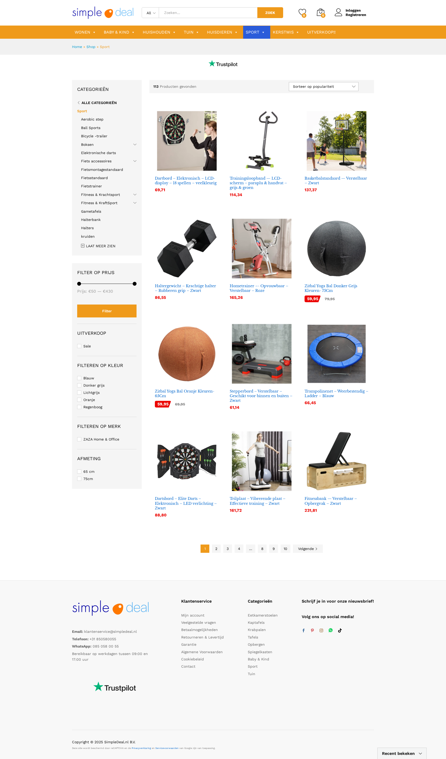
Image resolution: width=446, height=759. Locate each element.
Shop (90, 47)
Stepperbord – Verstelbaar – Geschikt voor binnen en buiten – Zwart (261, 396)
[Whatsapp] (330, 630)
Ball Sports (90, 128)
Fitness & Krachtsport (100, 195)
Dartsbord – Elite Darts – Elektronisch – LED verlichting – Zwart (186, 503)
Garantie (188, 644)
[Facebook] (303, 631)
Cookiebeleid (192, 659)
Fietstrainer (91, 186)
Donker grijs (94, 385)
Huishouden (156, 32)
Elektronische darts (98, 153)
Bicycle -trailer (94, 136)
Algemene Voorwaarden (202, 652)
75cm (88, 479)
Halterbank (91, 220)
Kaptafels (256, 622)
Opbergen (256, 644)
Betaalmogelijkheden (199, 630)
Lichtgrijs (91, 392)
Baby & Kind (116, 32)
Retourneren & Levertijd (202, 637)
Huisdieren (219, 32)
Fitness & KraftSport (99, 203)
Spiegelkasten (260, 652)
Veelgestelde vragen (198, 622)
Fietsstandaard (94, 178)
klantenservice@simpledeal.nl (110, 631)
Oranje (89, 400)
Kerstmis (283, 32)
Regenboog (92, 407)
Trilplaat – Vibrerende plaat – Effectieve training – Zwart (257, 501)
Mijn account (192, 615)
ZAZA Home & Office (101, 439)
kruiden (88, 236)
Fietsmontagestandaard (102, 169)
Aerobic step (92, 119)
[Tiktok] (340, 630)
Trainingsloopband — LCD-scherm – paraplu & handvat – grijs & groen (258, 183)
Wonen (82, 32)
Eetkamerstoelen (263, 615)
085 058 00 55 (106, 646)
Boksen (87, 144)
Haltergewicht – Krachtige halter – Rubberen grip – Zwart (185, 288)
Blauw (88, 378)
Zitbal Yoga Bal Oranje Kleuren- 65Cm (184, 393)
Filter (107, 311)
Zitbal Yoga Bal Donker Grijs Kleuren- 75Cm (331, 288)
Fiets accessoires (96, 161)
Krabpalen (257, 630)
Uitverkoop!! (321, 32)
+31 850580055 (103, 639)
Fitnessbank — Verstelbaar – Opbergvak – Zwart (331, 501)
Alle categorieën (99, 103)
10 (285, 549)
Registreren (356, 15)
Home (77, 47)
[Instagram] (321, 630)
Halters (87, 228)
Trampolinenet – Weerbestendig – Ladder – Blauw (336, 393)
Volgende (306, 549)
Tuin (189, 32)
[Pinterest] (312, 631)
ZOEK (270, 13)
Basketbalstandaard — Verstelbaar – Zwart (336, 180)
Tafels (253, 637)
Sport (252, 32)
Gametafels (91, 211)
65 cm (88, 471)
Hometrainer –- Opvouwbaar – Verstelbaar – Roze (259, 288)
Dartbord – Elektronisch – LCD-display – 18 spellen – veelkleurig (186, 180)
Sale (87, 346)
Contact (188, 666)
